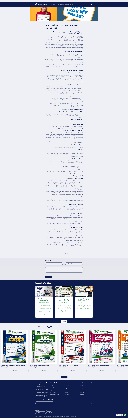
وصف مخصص (78, 199)
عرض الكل (64, 321)
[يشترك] (52, 402)
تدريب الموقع (67, 385)
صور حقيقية (79, 191)
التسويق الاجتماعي (53, 387)
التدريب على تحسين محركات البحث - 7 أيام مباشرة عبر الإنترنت (39, 365)
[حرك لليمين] (66, 374)
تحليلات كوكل (67, 394)
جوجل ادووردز (52, 388)
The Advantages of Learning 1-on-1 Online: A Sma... (44, 300)
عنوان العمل (74, 223)
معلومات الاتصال (77, 416)
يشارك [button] (47, 249)
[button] (54, 4)
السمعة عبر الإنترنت (53, 392)
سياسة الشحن (72, 416)
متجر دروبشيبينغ (82, 392)
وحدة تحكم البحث (67, 392)
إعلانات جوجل (67, 390)
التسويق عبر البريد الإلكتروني (54, 394)
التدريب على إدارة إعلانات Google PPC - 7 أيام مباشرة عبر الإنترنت (69, 365)
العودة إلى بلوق (65, 253)
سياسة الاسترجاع (57, 416)
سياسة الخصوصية (62, 416)
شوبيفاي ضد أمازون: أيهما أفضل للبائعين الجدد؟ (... (84, 299)
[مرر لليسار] (62, 374)
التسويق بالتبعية (82, 387)
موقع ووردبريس (82, 385)
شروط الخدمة (68, 416)
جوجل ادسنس (82, 388)
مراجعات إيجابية (80, 215)
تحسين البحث (52, 385)
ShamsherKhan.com (41, 416)
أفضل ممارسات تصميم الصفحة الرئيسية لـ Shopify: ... (64, 300)
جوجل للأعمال (67, 388)
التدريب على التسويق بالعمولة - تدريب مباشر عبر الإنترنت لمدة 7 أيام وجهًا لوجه (13, 365)
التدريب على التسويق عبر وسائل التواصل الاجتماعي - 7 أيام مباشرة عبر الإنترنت (100, 365)
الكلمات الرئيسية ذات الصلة (72, 206)
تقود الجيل (51, 390)
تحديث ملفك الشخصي (76, 229)
